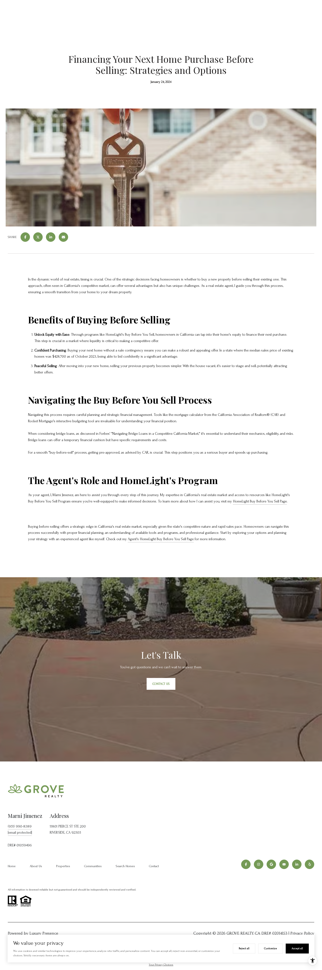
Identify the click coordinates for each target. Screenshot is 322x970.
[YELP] (309, 864)
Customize (270, 948)
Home (12, 866)
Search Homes (125, 866)
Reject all (244, 948)
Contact (154, 866)
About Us (36, 866)
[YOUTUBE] (284, 864)
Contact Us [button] (161, 684)
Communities (93, 866)
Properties (63, 866)
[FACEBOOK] (246, 864)
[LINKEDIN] (296, 864)
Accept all (297, 948)
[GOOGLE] (271, 864)
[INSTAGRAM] (258, 864)
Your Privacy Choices (161, 964)
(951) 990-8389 (20, 826)
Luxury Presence (43, 933)
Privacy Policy (302, 933)
